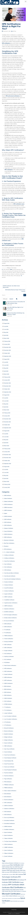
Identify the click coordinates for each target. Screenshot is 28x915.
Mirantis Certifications (8, 731)
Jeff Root (14, 31)
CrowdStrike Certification (9, 599)
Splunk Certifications (8, 835)
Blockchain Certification (9, 540)
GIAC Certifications (8, 647)
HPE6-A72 (17, 274)
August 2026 (6, 323)
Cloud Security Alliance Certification (11, 573)
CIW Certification (7, 570)
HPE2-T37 (19, 272)
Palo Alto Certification (8, 772)
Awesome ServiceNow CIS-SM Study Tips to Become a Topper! (15, 313)
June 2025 (6, 365)
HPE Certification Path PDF (17, 271)
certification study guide (6, 865)
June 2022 (6, 472)
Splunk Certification (8, 832)
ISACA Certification (8, 698)
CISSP (22, 865)
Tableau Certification (8, 838)
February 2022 (7, 484)
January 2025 (7, 380)
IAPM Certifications (8, 677)
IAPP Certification (14, 884)
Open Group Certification (9, 749)
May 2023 (6, 439)
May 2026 (6, 332)
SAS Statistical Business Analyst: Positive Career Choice (15, 290)
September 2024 (7, 392)
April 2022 (6, 478)
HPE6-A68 (4, 274)
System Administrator (14, 901)
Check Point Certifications (9, 561)
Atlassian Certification (8, 528)
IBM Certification (7, 686)
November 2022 (7, 457)
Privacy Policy (14, 909)
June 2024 (6, 401)
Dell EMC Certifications (9, 611)
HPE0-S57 (10, 272)
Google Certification (8, 650)
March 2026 (6, 338)
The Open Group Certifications (10, 841)
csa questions (11, 874)
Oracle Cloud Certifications (9, 755)
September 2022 (7, 463)
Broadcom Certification (14, 863)
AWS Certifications (8, 537)
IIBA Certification (7, 692)
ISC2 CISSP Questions (16, 891)
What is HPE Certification (16, 275)
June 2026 (6, 329)
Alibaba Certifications (8, 501)
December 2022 (7, 454)
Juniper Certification (8, 713)
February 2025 (7, 377)
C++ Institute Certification (9, 552)
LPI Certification (7, 722)
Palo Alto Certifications (8, 775)
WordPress (18, 913)
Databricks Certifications (9, 608)
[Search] (24, 295)
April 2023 (6, 442)
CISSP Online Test (6, 868)
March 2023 (6, 445)
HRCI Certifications (8, 671)
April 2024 (6, 407)
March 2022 (6, 481)
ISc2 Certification (16, 887)
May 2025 (6, 368)
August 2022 (6, 466)
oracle (22, 894)
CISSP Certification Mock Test (8, 867)
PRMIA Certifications (8, 787)
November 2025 (7, 350)
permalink (4, 277)
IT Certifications (7, 707)
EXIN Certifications (8, 626)
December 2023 (7, 418)
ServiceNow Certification (9, 820)
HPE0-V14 (15, 272)
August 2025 (6, 359)
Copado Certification (8, 594)
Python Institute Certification (11, 896)
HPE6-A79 (4, 275)
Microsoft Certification (11, 893)
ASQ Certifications (8, 525)
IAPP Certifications (8, 680)
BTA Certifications (8, 549)
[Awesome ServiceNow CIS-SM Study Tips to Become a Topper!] (5, 314)
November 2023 (7, 421)
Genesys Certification (8, 641)
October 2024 (7, 389)
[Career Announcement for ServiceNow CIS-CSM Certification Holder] (5, 303)
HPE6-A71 (13, 274)
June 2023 (6, 436)
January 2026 (7, 344)
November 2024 (7, 386)
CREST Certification (8, 596)
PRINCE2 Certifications (9, 784)
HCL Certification (7, 659)
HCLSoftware (7, 662)
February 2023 (7, 448)
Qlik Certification (7, 793)
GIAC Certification (8, 644)
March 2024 (6, 409)
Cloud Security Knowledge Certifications (12, 579)
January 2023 (7, 451)
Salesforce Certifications (9, 808)
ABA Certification (7, 495)
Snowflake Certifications (9, 829)
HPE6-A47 (23, 272)
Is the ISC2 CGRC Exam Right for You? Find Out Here (15, 308)
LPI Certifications (7, 725)
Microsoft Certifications (9, 728)
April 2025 (6, 371)
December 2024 (7, 383)
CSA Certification (23, 872)
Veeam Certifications (8, 850)
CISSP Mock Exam (19, 867)
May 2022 (6, 475)
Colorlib (9, 913)
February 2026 (7, 341)
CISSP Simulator (16, 870)
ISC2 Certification (7, 701)
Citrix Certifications (8, 567)
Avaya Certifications (8, 531)
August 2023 (6, 430)
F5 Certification (7, 629)
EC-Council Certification (9, 620)
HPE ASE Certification (16, 269)
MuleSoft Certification (8, 734)
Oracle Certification (8, 752)
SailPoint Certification (8, 805)
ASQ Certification (7, 522)
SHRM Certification (8, 826)
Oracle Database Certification (10, 757)
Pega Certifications (8, 778)
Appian (5, 513)
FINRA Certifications (8, 635)
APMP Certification (8, 510)
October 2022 (7, 460)
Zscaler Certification (8, 856)
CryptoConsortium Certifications (10, 602)
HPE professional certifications (13, 95)
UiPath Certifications (8, 844)
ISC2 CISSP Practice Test (15, 889)
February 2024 (7, 412)
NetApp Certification (8, 737)
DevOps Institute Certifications (10, 617)
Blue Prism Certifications (9, 543)
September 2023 (7, 427)
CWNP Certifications (8, 605)
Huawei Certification (8, 674)
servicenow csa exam (21, 896)
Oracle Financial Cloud (9, 763)
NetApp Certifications (8, 740)
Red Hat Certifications (8, 799)
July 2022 (6, 469)
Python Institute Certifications (10, 790)
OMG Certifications (8, 746)
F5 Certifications (7, 632)
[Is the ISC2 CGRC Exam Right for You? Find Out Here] (5, 308)
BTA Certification (21, 863)
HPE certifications (6, 43)
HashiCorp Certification (9, 656)
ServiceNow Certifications (9, 823)
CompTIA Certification (8, 588)
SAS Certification (7, 811)
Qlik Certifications (7, 796)
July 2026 (6, 326)
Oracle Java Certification (9, 766)
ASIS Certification (7, 519)
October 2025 (7, 353)
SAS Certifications (8, 814)
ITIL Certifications (7, 710)
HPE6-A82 (8, 275)
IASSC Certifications (8, 683)
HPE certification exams (18, 204)
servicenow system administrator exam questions (9, 898)
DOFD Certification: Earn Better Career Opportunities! (11, 286)
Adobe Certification (8, 498)
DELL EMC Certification (18, 874)
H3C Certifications (8, 653)
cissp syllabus (7, 872)
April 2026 (6, 335)
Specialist (18, 898)
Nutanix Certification (8, 743)
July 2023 (6, 433)
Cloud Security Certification (9, 576)
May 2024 (6, 404)
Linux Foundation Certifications (10, 719)
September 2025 (7, 356)
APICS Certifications (8, 504)
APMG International (8, 507)
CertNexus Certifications (9, 558)
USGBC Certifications (8, 847)
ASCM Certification (8, 516)
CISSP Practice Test (14, 868)
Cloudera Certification (8, 582)
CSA (19, 872)
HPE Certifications (6, 269)
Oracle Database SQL (8, 760)
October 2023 (7, 424)
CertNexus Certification (9, 555)
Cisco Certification (8, 564)
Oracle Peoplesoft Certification (10, 769)
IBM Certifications (7, 689)
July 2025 (6, 362)
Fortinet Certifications (8, 638)
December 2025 (7, 347)
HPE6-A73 (22, 274)
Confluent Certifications (9, 591)
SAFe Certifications (8, 802)
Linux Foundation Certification (10, 716)
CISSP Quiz (9, 870)
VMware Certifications (8, 853)
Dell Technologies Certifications (10, 614)
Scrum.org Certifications (9, 817)
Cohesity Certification (8, 585)
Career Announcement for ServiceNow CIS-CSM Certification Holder (16, 302)
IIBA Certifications (8, 695)
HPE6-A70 (8, 274)
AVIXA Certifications (8, 534)
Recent (11, 299)
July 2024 (6, 398)
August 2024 (6, 395)
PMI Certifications (7, 781)
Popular (5, 299)
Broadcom (6, 546)
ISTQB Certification (8, 704)
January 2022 (7, 487)
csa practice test (5, 874)
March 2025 (6, 374)
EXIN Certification (7, 623)
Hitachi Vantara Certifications (10, 665)
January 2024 (7, 415)
